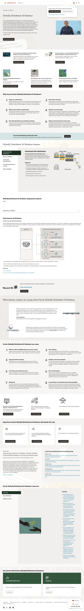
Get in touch (49, 592)
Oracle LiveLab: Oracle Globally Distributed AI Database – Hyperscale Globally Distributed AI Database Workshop (68, 550)
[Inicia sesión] (76, 3)
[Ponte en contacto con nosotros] (79, 3)
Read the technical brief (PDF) (66, 86)
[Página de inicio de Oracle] (11, 3)
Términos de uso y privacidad (15, 602)
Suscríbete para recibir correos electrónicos (61, 602)
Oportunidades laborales (48, 602)
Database (10, 10)
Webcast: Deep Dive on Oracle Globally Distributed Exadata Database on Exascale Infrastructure (69, 505)
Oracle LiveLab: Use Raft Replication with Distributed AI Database (69, 557)
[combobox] (42, 2)
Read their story (24, 291)
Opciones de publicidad (39, 602)
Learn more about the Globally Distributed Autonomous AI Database (19, 272)
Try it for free (9, 592)
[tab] (11, 153)
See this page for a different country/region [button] (57, 14)
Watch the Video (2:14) (26, 287)
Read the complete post (8, 474)
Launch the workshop (8, 414)
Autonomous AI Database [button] (9, 210)
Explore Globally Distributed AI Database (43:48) (41, 86)
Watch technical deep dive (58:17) (10, 86)
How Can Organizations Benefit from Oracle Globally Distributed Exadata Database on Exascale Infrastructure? (61, 456)
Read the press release (18, 62)
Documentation (7, 270)
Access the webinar (60, 62)
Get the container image (8, 39)
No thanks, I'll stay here (67, 11)
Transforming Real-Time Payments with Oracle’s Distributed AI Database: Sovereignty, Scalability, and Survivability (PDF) (68, 530)
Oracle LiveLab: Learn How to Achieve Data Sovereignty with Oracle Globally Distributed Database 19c (69, 542)
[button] (5, 3)
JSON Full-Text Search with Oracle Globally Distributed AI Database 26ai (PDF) (69, 537)
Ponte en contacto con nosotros (8, 603)
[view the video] (68, 28)
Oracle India (5, 10)
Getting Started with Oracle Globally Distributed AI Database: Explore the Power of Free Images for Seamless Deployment (62, 466)
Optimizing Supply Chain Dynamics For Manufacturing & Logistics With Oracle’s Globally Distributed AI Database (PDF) (69, 522)
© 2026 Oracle (5, 602)
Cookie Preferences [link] (31, 602)
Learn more (67, 136)
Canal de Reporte (24, 602)
